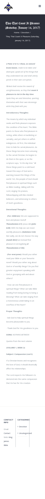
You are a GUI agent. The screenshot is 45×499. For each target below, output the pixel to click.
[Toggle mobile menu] (40, 6)
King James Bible (8, 441)
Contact (7, 433)
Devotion (22, 426)
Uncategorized (22, 433)
